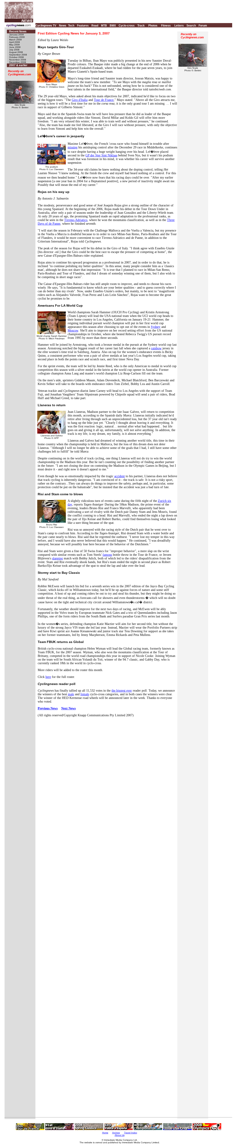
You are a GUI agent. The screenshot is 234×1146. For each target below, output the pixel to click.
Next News (68, 708)
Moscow (73, 330)
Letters (179, 25)
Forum (203, 25)
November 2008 (17, 59)
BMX (113, 25)
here (48, 677)
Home (105, 1132)
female (84, 694)
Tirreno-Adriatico (75, 220)
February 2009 (17, 37)
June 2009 (15, 47)
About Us (120, 1135)
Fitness (166, 25)
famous (107, 554)
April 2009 (14, 42)
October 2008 (16, 57)
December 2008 (17, 62)
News (62, 25)
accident (119, 476)
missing (72, 147)
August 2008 (16, 52)
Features (83, 25)
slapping (57, 558)
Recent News (18, 31)
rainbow (156, 348)
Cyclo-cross (127, 25)
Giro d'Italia (80, 100)
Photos (152, 25)
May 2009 (14, 44)
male (71, 694)
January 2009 (16, 34)
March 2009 (15, 39)
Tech (71, 25)
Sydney (155, 327)
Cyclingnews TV (45, 25)
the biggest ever (122, 690)
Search (191, 25)
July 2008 (14, 49)
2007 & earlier (18, 65)
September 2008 (18, 54)
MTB (104, 25)
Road (94, 25)
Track (141, 25)
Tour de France (104, 100)
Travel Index (130, 1132)
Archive (116, 1132)
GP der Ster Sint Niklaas (101, 155)
